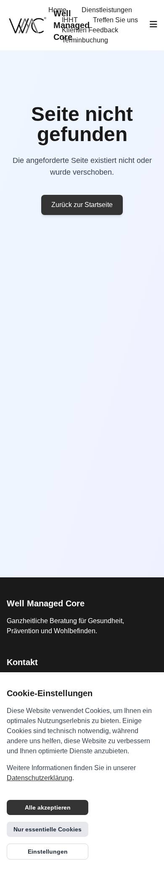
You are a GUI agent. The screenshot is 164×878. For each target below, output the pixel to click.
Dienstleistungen (107, 9)
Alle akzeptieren (48, 807)
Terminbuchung (85, 40)
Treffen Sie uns (115, 20)
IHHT (70, 20)
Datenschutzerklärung (39, 777)
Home (57, 9)
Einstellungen (48, 851)
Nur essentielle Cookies (47, 829)
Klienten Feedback (90, 30)
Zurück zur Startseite (82, 204)
